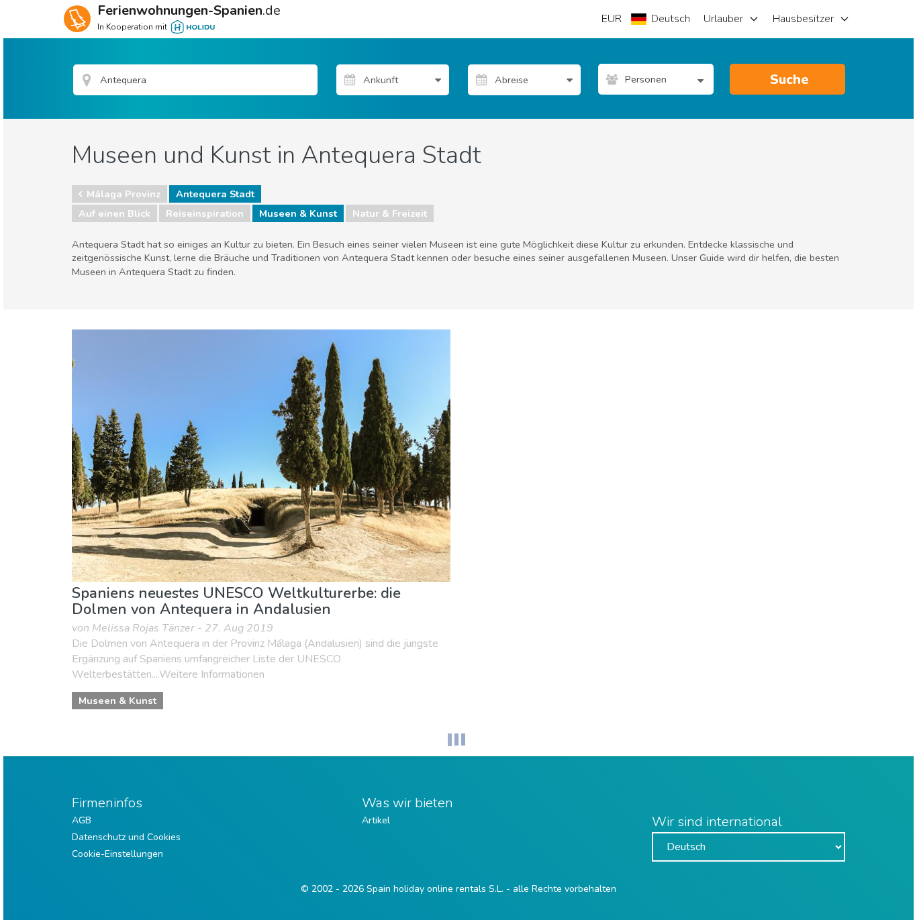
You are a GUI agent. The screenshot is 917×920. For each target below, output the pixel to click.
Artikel (376, 820)
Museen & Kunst (298, 213)
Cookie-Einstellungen (117, 854)
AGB (81, 820)
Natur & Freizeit (389, 213)
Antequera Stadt (215, 194)
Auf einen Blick (114, 213)
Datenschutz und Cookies (126, 837)
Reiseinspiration (205, 213)
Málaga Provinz (123, 194)
